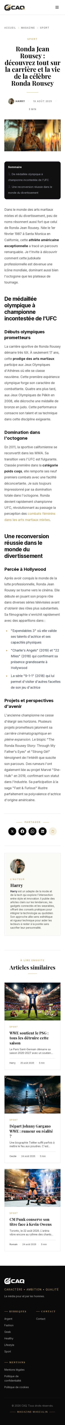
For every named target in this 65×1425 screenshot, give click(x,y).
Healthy (8, 1338)
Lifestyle (9, 1344)
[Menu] (57, 7)
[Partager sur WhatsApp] (32, 831)
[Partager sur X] (12, 831)
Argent (8, 1318)
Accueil (10, 27)
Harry (20, 101)
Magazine (28, 27)
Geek (7, 1331)
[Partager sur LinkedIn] (43, 831)
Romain (14, 1244)
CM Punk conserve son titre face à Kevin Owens (31, 1222)
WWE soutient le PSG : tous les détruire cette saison (29, 1037)
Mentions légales (14, 1369)
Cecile (13, 1156)
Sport (44, 27)
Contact (40, 1318)
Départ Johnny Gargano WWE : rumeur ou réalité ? (31, 1131)
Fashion (9, 1325)
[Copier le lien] (53, 831)
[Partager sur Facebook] (22, 831)
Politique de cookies (16, 1387)
